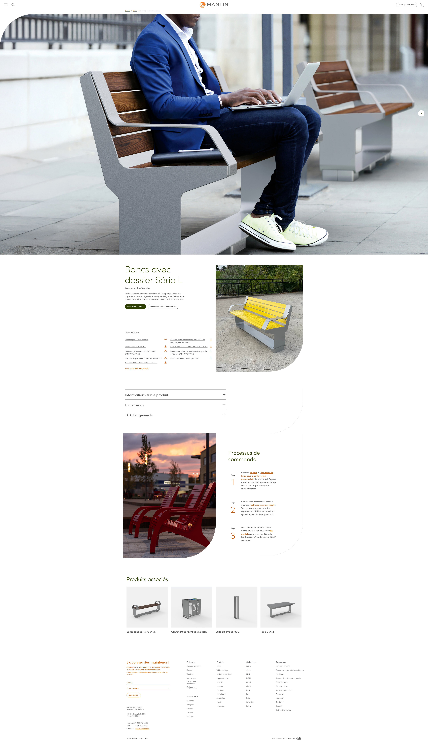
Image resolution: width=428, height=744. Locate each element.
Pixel (248, 674)
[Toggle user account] (422, 5)
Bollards (219, 682)
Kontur (248, 706)
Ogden (248, 670)
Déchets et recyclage (224, 674)
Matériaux (279, 674)
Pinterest (190, 709)
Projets (219, 702)
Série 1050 (250, 702)
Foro (247, 694)
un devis (253, 472)
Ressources (220, 706)
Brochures (279, 702)
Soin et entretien (282, 686)
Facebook (190, 701)
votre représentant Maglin (263, 504)
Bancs (135, 11)
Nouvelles (279, 698)
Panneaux (220, 690)
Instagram (190, 705)
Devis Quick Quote (406, 5)
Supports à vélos (222, 678)
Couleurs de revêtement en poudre (288, 678)
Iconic (248, 690)
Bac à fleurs (221, 694)
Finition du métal (282, 682)
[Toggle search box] (13, 5)
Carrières (190, 674)
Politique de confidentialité (192, 688)
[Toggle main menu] (6, 5)
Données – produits (283, 666)
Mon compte (191, 678)
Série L (248, 682)
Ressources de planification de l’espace (290, 670)
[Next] (421, 113)
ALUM (248, 686)
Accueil (127, 11)
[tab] (175, 394)
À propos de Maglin (194, 666)
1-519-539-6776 (141, 725)
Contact (189, 670)
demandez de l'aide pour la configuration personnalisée (257, 475)
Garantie (279, 706)
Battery (248, 698)
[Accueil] (214, 5)
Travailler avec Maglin (284, 690)
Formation (279, 694)
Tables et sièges (222, 670)
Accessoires (221, 698)
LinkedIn (190, 713)
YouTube (190, 717)
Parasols (220, 686)
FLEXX (248, 678)
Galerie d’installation (283, 710)
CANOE (249, 666)
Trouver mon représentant (191, 682)
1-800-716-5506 (141, 723)
